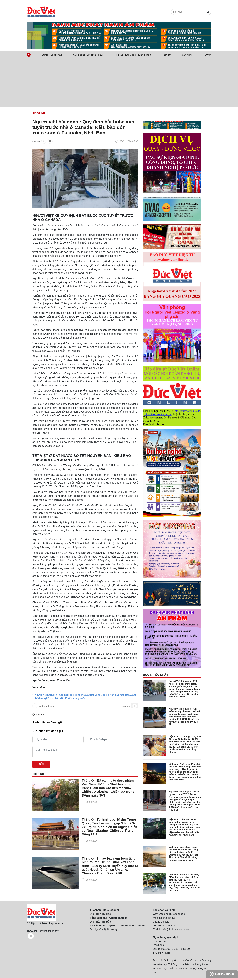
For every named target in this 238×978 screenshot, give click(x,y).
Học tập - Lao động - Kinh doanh (133, 54)
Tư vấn (207, 54)
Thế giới (38, 774)
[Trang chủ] (29, 55)
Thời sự (166, 54)
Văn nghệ (187, 54)
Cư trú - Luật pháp (52, 54)
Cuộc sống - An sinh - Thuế (88, 54)
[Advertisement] (119, 83)
